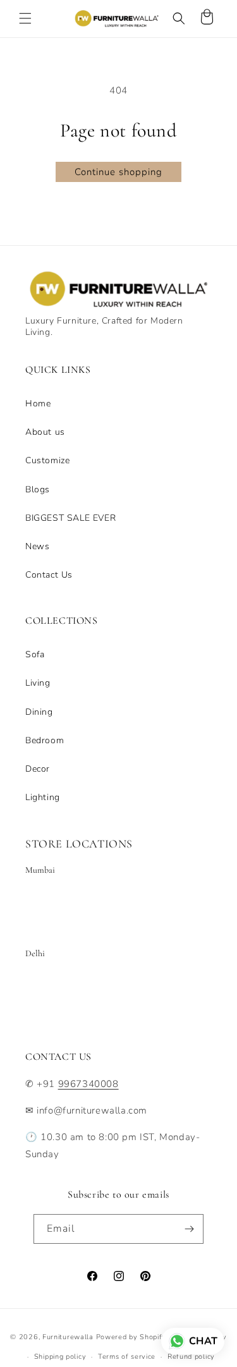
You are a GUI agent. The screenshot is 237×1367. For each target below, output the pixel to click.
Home (38, 404)
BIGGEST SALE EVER (70, 518)
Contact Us (49, 575)
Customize (47, 460)
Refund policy (191, 1356)
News (37, 546)
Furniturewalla (68, 1337)
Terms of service (126, 1356)
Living (38, 683)
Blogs (37, 489)
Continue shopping (118, 172)
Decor (37, 769)
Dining (39, 712)
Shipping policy (60, 1356)
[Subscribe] (189, 1229)
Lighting (42, 797)
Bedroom (44, 740)
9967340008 (88, 1084)
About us (45, 432)
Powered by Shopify (131, 1337)
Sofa (34, 654)
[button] (25, 18)
